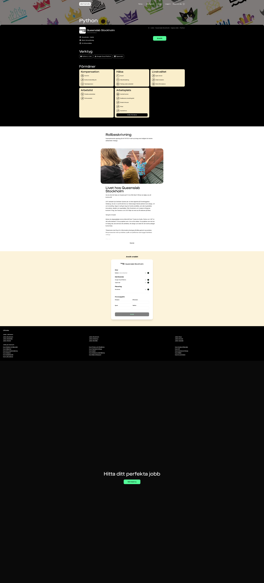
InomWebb (178, 353)
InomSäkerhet (7, 349)
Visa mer (132, 243)
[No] (148, 273)
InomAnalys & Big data (181, 347)
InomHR (177, 349)
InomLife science (8, 356)
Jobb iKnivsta (179, 339)
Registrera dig (177, 4)
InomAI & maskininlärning (10, 351)
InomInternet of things (181, 351)
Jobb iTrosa (178, 337)
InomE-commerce (180, 354)
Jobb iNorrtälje (93, 340)
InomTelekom (7, 353)
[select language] (184, 4)
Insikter (158, 4)
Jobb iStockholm (8, 337)
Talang (140, 4)
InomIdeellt (92, 351)
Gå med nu (132, 482)
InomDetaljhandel (8, 354)
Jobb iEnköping (93, 339)
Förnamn (117, 299)
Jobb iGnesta (7, 340)
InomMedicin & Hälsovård (10, 347)
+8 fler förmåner (132, 115)
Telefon (134, 305)
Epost (116, 305)
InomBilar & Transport (95, 354)
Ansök (159, 38)
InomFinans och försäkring (96, 347)
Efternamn (135, 299)
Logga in (168, 4)
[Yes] (145, 273)
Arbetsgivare (150, 4)
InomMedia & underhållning (97, 353)
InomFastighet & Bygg (95, 349)
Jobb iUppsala (179, 340)
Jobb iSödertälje (8, 339)
